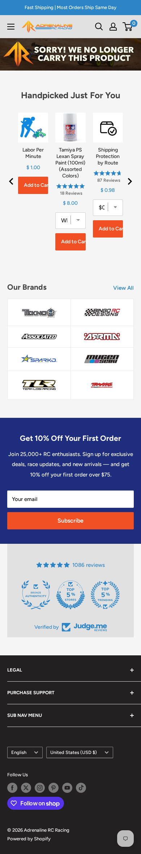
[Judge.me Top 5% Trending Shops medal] (105, 594)
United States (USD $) (73, 752)
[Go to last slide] (11, 181)
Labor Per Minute (33, 153)
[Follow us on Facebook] (12, 788)
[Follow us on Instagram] (40, 788)
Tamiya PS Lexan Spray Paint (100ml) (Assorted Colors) (70, 163)
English (18, 752)
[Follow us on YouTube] (67, 788)
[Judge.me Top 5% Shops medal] (70, 594)
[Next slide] (129, 181)
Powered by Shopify (29, 838)
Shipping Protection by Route (108, 156)
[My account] (113, 27)
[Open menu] (10, 27)
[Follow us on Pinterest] (53, 788)
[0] (127, 26)
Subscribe (70, 520)
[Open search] (99, 27)
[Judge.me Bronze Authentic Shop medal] (35, 594)
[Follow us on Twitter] (26, 788)
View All (123, 288)
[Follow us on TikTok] (81, 788)
